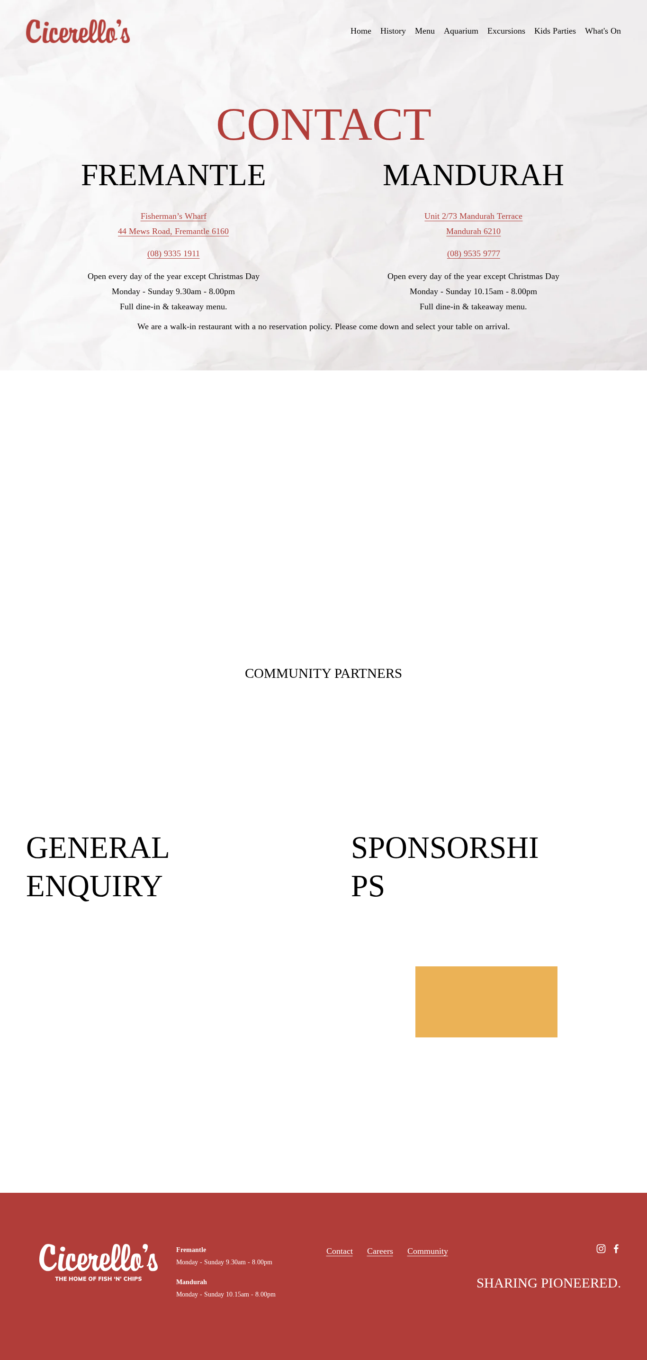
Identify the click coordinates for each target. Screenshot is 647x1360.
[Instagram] (601, 1248)
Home (360, 31)
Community (427, 1251)
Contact (339, 1251)
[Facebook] (616, 1248)
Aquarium (461, 31)
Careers (380, 1251)
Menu (425, 31)
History (393, 31)
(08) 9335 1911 (173, 253)
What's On (603, 31)
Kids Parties (555, 31)
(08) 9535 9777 (473, 253)
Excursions (506, 31)
